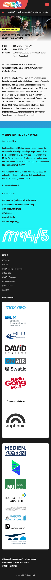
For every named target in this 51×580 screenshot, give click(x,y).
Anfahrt (6, 290)
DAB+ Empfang (9, 277)
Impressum (31, 559)
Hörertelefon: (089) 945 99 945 (16, 562)
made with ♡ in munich (25, 575)
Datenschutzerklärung (13, 559)
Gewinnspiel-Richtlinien (12, 269)
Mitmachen (7, 285)
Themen (6, 260)
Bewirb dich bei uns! (10, 185)
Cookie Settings (10, 566)
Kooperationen (9, 281)
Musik (5, 264)
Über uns (7, 273)
